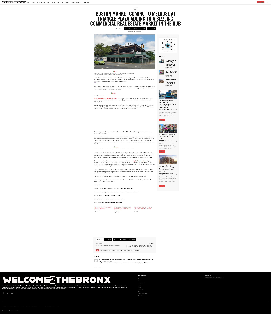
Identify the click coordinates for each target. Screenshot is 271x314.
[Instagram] (16, 293)
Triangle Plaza (137, 250)
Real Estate (119, 250)
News (137, 7)
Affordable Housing (162, 173)
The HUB (130, 250)
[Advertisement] (124, 121)
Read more (162, 120)
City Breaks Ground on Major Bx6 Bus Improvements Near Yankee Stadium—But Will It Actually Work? (170, 62)
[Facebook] (3, 293)
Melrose (113, 250)
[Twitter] (8, 293)
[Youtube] (12, 293)
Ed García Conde (131, 31)
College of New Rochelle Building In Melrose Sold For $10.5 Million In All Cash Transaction (122, 209)
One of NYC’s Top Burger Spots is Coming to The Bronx (171, 72)
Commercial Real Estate (105, 250)
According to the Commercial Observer (105, 98)
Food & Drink (161, 140)
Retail (125, 250)
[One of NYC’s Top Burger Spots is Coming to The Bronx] (161, 72)
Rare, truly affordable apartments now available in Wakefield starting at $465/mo (170, 82)
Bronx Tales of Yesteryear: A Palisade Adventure (108, 245)
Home (134, 7)
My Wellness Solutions (139, 161)
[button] (267, 2)
